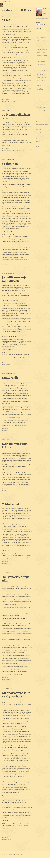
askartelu (42, 43)
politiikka (9, 101)
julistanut (13, 508)
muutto (4, 101)
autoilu (38, 46)
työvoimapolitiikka (14, 150)
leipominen (38, 77)
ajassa (38, 40)
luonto (38, 80)
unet (45, 101)
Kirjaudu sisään (39, 138)
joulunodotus (42, 64)
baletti (39, 49)
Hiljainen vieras (39, 132)
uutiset (39, 107)
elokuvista (39, 52)
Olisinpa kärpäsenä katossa (42, 124)
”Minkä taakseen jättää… (41, 126)
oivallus (4, 150)
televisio (41, 97)
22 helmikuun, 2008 (10, 688)
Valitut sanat (10, 504)
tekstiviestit (13, 264)
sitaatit (43, 95)
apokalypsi (43, 40)
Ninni (4, 16)
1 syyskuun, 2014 (10, 110)
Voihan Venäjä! (39, 129)
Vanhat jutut (5, 362)
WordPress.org (39, 146)
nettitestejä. (19, 341)
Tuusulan (4, 24)
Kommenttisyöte (39, 144)
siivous (38, 95)
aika (37, 37)
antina (8, 456)
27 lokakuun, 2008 (10, 373)
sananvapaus (44, 92)
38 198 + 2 (8, 20)
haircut (45, 55)
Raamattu (39, 92)
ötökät (39, 114)
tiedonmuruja (40, 100)
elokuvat (44, 49)
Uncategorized (6, 99)
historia (38, 58)
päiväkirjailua (42, 89)
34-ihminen (10, 163)
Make (6, 854)
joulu (38, 64)
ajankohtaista (43, 37)
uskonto (9, 839)
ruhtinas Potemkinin (19, 234)
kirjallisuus (39, 71)
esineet (44, 52)
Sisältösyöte (38, 141)
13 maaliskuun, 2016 (11, 16)
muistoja (42, 80)
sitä (29, 285)
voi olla (21, 758)
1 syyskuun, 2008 (10, 439)
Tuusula (13, 101)
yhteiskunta (21, 150)
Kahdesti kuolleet (39, 121)
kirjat (4, 264)
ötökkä (44, 110)
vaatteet (44, 107)
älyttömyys (39, 110)
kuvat (41, 74)
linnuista (44, 77)
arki (38, 43)
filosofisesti (40, 55)
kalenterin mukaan (41, 67)
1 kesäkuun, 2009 (10, 159)
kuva (37, 74)
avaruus (43, 45)
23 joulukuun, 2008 (10, 273)
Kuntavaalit (10, 377)
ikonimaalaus (41, 61)
